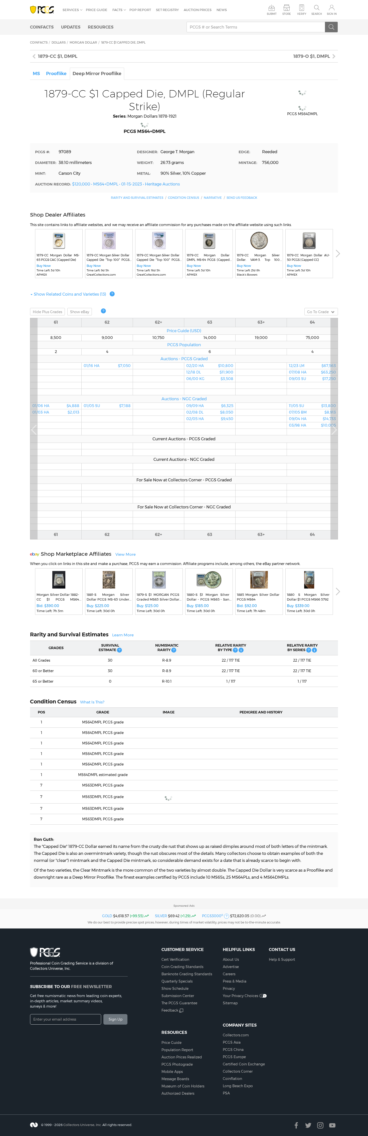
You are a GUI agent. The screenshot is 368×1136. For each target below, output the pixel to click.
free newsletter (91, 986)
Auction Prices (198, 10)
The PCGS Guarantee (179, 1003)
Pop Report (140, 10)
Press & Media (234, 981)
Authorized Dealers (177, 1093)
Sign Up (115, 1019)
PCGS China (233, 1049)
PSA (226, 1093)
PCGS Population (184, 344)
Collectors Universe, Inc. (82, 1124)
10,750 (158, 337)
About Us (231, 959)
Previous (34, 428)
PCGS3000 (212, 916)
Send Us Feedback (242, 198)
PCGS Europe (234, 1057)
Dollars (59, 42)
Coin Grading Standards (182, 967)
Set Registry (167, 10)
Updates (70, 27)
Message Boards (175, 1079)
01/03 (55, 412)
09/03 (312, 378)
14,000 (210, 337)
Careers (229, 974)
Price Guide (96, 10)
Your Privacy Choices (240, 996)
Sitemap (230, 1003)
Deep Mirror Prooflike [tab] (97, 73)
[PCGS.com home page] (44, 10)
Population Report (177, 1050)
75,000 (312, 337)
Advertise (231, 967)
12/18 (209, 372)
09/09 (209, 406)
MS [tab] (36, 73)
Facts (117, 10)
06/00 (209, 378)
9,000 (107, 337)
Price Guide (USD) (184, 330)
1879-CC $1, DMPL (57, 56)
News (222, 10)
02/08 (209, 412)
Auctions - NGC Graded (184, 398)
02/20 (209, 365)
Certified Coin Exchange (244, 1064)
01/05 (107, 406)
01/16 (107, 365)
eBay (79, 312)
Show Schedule (175, 988)
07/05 (312, 412)
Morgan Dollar (83, 42)
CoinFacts (42, 27)
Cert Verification (175, 959)
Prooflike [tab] (56, 73)
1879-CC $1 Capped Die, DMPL (123, 42)
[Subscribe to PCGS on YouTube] (332, 1125)
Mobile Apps (172, 1071)
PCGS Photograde (177, 1064)
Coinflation (232, 1078)
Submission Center (177, 996)
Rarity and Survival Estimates (137, 198)
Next (338, 253)
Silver (161, 916)
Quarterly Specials (177, 981)
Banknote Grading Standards (186, 974)
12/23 (312, 365)
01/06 (55, 406)
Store (286, 14)
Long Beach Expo (238, 1086)
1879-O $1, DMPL (311, 56)
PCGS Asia (232, 1042)
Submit (272, 14)
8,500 (55, 337)
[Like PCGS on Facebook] (296, 1125)
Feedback (169, 1010)
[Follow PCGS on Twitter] (308, 1125)
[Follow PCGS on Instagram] (320, 1125)
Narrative (213, 198)
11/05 (312, 406)
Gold (107, 916)
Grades (47, 312)
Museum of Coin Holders (182, 1086)
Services (71, 10)
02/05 (209, 419)
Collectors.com (236, 1035)
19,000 (261, 337)
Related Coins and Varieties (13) (70, 294)
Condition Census (183, 198)
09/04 (312, 419)
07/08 (312, 372)
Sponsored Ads (184, 905)
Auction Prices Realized (181, 1057)
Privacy (229, 988)
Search (316, 14)
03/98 (312, 425)
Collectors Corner (238, 1071)
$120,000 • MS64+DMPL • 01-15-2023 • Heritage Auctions (126, 183)
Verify (301, 14)
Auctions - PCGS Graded (184, 358)
